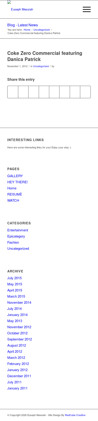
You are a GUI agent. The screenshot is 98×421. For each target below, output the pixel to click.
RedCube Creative (75, 415)
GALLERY (15, 175)
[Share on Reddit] (75, 92)
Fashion (13, 242)
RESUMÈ (14, 194)
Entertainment (17, 230)
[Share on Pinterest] (33, 92)
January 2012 (17, 369)
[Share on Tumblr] (54, 92)
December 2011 (19, 375)
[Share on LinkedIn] (44, 92)
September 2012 (19, 339)
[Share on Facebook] (13, 92)
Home (11, 188)
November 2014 (19, 302)
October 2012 (17, 332)
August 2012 (16, 345)
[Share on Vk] (64, 92)
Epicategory (16, 236)
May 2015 (14, 283)
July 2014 (14, 308)
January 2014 (17, 314)
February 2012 (18, 363)
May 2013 (14, 320)
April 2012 (14, 351)
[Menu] (84, 9)
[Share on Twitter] (23, 92)
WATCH (13, 200)
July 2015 (14, 277)
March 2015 (16, 296)
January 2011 (17, 388)
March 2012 (16, 357)
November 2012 (19, 326)
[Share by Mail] (85, 92)
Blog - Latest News (22, 24)
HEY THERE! (17, 181)
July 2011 (14, 381)
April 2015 (14, 290)
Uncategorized (41, 66)
